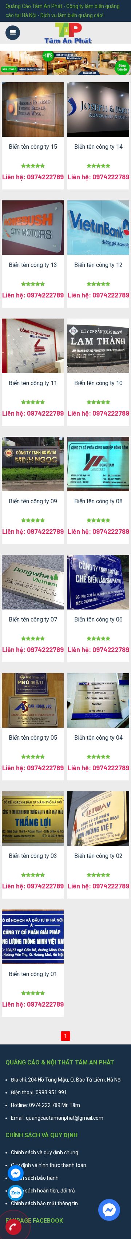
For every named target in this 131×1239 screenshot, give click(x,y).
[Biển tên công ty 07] (33, 582)
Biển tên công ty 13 (33, 264)
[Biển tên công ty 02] (98, 818)
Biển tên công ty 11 (33, 383)
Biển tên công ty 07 (33, 619)
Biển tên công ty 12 (98, 264)
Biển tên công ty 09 (33, 501)
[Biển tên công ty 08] (98, 464)
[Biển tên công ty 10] (98, 346)
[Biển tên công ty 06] (98, 582)
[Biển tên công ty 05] (33, 700)
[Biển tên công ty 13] (33, 227)
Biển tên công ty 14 (98, 146)
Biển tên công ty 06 (98, 619)
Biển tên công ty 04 (98, 737)
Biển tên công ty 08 (98, 501)
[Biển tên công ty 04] (98, 700)
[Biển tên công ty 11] (33, 346)
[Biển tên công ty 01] (33, 937)
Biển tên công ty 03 (33, 855)
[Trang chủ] (68, 33)
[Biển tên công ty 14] (98, 109)
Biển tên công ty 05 (33, 737)
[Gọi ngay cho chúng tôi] (13, 1228)
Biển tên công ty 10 (98, 383)
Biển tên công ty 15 (33, 146)
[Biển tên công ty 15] (33, 109)
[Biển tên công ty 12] (98, 227)
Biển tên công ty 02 (98, 855)
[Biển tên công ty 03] (33, 818)
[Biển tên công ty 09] (33, 464)
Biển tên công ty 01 (33, 974)
